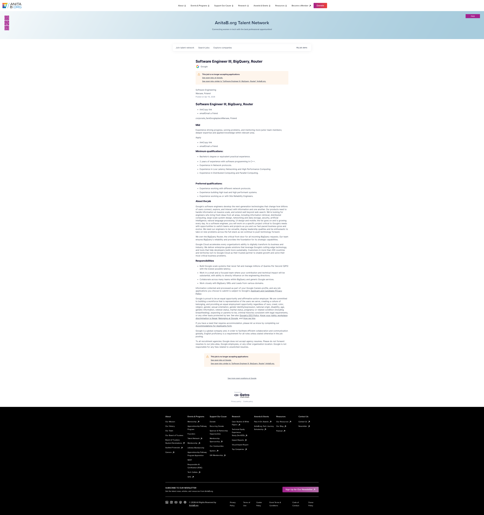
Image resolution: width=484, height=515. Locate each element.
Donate (213, 421)
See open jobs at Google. (212, 78)
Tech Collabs (193, 472)
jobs (203, 47)
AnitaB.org (193, 505)
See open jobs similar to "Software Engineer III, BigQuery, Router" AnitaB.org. (234, 81)
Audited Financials (172, 447)
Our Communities (217, 446)
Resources (279, 5)
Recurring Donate (217, 426)
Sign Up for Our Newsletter (299, 489)
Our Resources (282, 421)
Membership (193, 443)
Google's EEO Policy (249, 315)
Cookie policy (248, 401)
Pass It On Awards (261, 421)
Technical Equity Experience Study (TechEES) (238, 432)
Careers (168, 452)
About (181, 5)
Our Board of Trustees (174, 435)
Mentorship (192, 421)
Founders (191, 434)
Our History (170, 426)
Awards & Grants (261, 5)
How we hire (249, 318)
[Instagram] (7, 18)
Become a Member (300, 5)
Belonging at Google (228, 318)
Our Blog (279, 426)
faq (473, 16)
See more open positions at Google (242, 378)
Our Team (169, 430)
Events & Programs (199, 5)
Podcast (279, 431)
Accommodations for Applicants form (214, 326)
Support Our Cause (222, 5)
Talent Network (194, 438)
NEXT (190, 460)
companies (223, 47)
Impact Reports (238, 440)
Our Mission (170, 421)
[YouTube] (175, 502)
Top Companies (238, 449)
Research (242, 5)
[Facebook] (7, 23)
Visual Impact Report (240, 444)
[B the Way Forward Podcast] (185, 502)
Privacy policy (236, 401)
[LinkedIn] (7, 28)
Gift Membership (216, 455)
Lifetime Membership (196, 447)
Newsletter (302, 426)
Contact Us (302, 421)
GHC (189, 477)
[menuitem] (244, 109)
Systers (213, 450)
